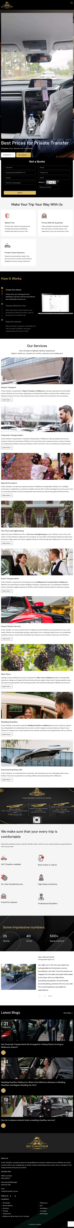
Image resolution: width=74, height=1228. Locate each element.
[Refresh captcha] (58, 181)
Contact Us (7, 155)
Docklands (6, 1203)
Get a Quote (22, 155)
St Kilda (5, 1211)
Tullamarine (7, 1214)
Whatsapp (72, 601)
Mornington (44, 1214)
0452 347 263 (5, 1185)
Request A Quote (72, 615)
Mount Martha (8, 1206)
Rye (41, 1206)
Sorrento (6, 1208)
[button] (40, 996)
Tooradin (43, 1211)
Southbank (43, 1208)
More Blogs (67, 1013)
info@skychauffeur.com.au (9, 1191)
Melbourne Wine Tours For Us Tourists (16, 1216)
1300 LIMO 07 (5, 1178)
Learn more (6, 400)
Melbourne (43, 1203)
